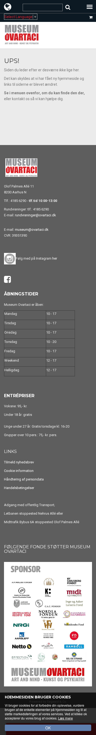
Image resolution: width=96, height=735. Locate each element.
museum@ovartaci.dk (32, 230)
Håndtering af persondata (24, 479)
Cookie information (19, 471)
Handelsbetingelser (19, 488)
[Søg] (67, 7)
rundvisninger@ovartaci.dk (35, 215)
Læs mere (65, 718)
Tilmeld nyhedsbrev (19, 462)
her (54, 258)
